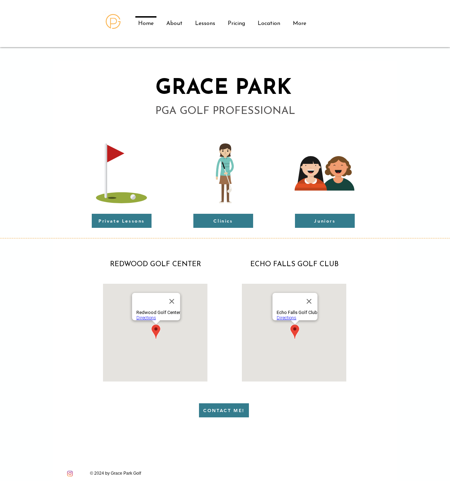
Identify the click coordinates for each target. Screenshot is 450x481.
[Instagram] (70, 473)
